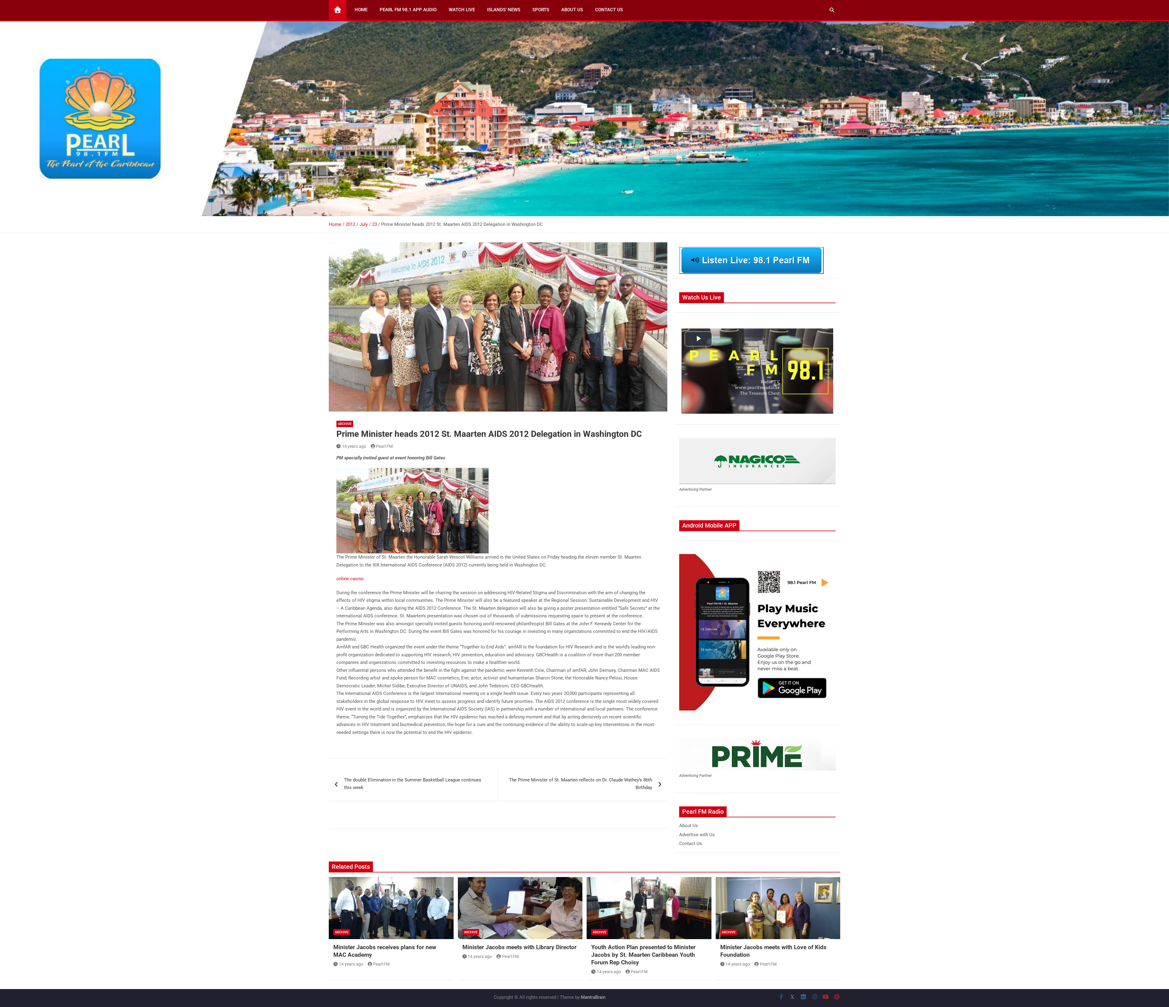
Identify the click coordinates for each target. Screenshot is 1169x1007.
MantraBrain (593, 997)
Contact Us (609, 9)
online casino (350, 578)
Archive (345, 424)
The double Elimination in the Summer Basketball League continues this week (412, 784)
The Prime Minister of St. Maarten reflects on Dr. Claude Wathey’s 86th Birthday (580, 784)
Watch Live (462, 9)
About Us (572, 9)
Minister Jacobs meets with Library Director (519, 947)
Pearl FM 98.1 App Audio (408, 9)
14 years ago (354, 446)
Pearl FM (384, 446)
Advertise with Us (697, 834)
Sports (540, 9)
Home (361, 9)
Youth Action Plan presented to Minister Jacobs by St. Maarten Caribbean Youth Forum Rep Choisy (643, 955)
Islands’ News (503, 9)
